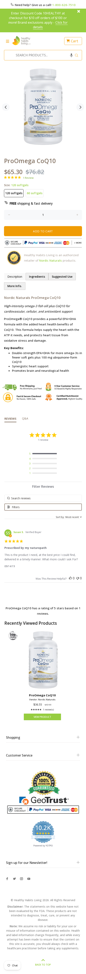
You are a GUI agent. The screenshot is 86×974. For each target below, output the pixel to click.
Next (80, 107)
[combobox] (41, 55)
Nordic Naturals (50, 260)
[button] (71, 55)
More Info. (14, 286)
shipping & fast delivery (31, 203)
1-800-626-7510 (64, 5)
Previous (6, 107)
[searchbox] (43, 498)
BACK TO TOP (43, 964)
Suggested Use (62, 276)
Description (14, 276)
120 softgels (13, 193)
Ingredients (37, 276)
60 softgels (34, 193)
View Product (42, 717)
